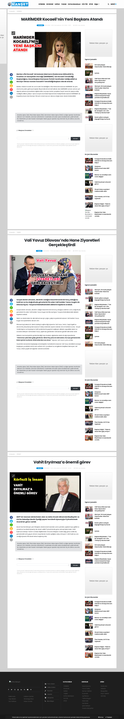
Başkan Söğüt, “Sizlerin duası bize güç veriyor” (102, 205)
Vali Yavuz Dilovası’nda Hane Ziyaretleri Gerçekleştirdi (102, 80)
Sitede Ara (104, 686)
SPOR (91, 4)
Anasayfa (12, 11)
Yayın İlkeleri (12, 699)
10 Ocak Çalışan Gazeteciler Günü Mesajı (103, 66)
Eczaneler (85, 693)
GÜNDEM (41, 4)
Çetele (97, 73)
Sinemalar (85, 701)
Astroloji (103, 696)
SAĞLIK (57, 4)
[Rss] (25, 689)
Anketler (103, 688)
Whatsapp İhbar (29, 699)
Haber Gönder (28, 701)
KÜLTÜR (85, 4)
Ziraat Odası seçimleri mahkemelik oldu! (102, 190)
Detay (101, 717)
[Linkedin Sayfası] (22, 689)
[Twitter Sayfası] (12, 689)
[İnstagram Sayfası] (15, 689)
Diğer (96, 4)
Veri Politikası (12, 701)
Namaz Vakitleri (87, 691)
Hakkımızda (11, 696)
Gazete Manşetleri (87, 708)
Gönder (75, 138)
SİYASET (19, 454)
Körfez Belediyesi (74, 4)
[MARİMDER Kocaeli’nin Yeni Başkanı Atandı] (45, 49)
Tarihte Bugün (86, 698)
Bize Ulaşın (50, 701)
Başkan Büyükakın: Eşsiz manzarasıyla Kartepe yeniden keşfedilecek (103, 95)
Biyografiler (104, 691)
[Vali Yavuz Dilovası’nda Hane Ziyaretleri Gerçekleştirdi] (45, 275)
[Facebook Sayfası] (9, 689)
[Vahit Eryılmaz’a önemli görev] (45, 492)
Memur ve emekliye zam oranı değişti (103, 176)
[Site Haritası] (28, 689)
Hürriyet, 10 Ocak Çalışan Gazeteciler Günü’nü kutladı (103, 88)
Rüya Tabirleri (105, 693)
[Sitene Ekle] (31, 689)
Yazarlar (50, 691)
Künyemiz (50, 698)
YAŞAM (63, 4)
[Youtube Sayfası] (19, 689)
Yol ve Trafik (86, 688)
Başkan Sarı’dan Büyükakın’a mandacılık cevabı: (103, 214)
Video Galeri (51, 687)
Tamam (109, 717)
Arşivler (49, 694)
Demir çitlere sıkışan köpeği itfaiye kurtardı (102, 118)
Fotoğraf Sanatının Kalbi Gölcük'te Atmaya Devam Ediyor (103, 103)
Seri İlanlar (85, 703)
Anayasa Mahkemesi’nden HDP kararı (102, 168)
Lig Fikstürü (85, 696)
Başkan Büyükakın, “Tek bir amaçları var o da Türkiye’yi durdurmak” (103, 111)
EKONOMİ (49, 4)
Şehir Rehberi (86, 706)
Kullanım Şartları (29, 696)
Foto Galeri (51, 684)
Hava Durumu (86, 686)
